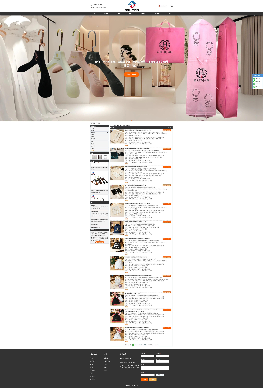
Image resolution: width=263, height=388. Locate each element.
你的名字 (143, 353)
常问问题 (157, 13)
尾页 (145, 344)
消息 (91, 367)
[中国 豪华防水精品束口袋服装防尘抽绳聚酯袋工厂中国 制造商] (117, 228)
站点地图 (92, 379)
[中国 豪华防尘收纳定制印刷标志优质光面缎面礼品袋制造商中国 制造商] (117, 155)
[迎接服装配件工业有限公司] (132, 6)
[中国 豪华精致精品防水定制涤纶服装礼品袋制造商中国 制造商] (117, 192)
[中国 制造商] (99, 140)
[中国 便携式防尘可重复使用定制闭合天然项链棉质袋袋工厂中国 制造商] (117, 210)
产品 (119, 13)
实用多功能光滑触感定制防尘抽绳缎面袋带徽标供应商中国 (137, 238)
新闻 (130, 13)
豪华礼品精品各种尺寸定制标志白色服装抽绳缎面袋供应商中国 (138, 275)
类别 (94, 123)
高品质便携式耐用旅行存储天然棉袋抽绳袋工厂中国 (136, 257)
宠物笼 (92, 136)
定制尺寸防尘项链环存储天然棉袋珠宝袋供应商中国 (136, 166)
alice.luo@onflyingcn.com (99, 7)
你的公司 (143, 359)
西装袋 (92, 128)
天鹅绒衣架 (107, 361)
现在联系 (99, 242)
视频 (169, 13)
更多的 (126, 145)
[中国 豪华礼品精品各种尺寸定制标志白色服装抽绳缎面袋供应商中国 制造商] (117, 282)
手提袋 (92, 148)
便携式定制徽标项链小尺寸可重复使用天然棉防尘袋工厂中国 (138, 130)
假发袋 (92, 144)
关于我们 (106, 13)
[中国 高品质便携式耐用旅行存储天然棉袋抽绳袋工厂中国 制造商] (117, 263)
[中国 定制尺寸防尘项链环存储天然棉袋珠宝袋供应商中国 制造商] (117, 173)
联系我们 (143, 13)
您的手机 (158, 359)
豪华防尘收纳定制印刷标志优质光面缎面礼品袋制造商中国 (137, 148)
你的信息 (143, 364)
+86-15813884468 (97, 4)
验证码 (143, 372)
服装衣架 (93, 132)
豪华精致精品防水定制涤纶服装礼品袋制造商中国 (135, 185)
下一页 (141, 344)
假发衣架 (93, 146)
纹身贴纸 (93, 139)
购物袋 (92, 134)
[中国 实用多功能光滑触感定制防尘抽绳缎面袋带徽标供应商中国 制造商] (117, 245)
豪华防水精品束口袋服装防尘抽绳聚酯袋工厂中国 (135, 221)
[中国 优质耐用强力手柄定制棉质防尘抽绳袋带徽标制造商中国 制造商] (117, 334)
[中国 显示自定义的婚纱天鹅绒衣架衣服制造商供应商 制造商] (99, 193)
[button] (130, 120)
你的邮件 (158, 353)
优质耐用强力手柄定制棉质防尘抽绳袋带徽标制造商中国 (137, 327)
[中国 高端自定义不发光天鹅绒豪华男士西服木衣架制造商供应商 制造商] (99, 170)
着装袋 (92, 130)
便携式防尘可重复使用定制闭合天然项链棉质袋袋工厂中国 (137, 203)
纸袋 (92, 141)
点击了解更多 (131, 72)
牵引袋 (92, 150)
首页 (93, 13)
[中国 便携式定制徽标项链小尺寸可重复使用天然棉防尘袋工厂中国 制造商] (117, 136)
